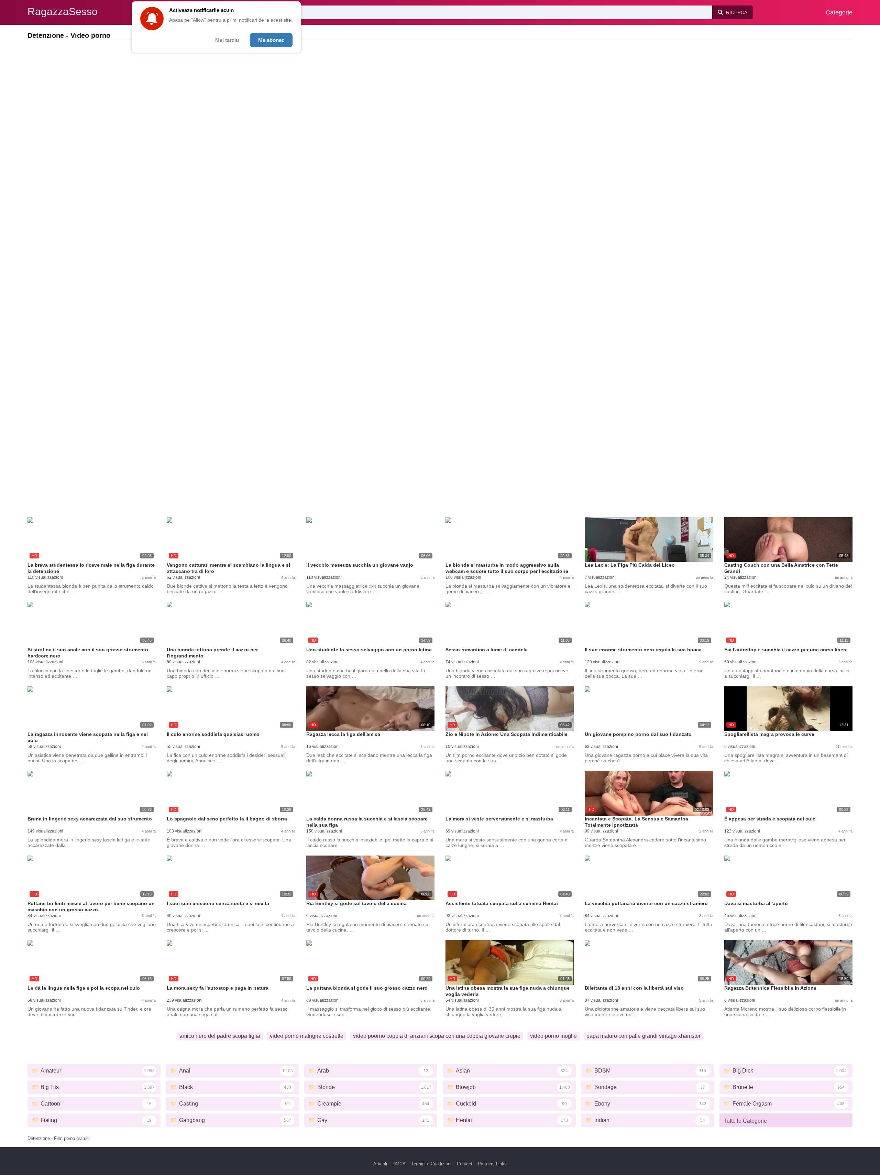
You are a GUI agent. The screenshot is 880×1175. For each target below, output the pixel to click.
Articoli (380, 1163)
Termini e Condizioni (431, 1163)
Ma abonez (271, 40)
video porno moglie (553, 1036)
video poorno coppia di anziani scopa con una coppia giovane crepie (436, 1036)
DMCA (399, 1163)
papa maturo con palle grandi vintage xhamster (643, 1036)
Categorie (839, 12)
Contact (464, 1163)
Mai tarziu (227, 40)
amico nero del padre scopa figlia (219, 1036)
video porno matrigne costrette (306, 1036)
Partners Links (492, 1163)
